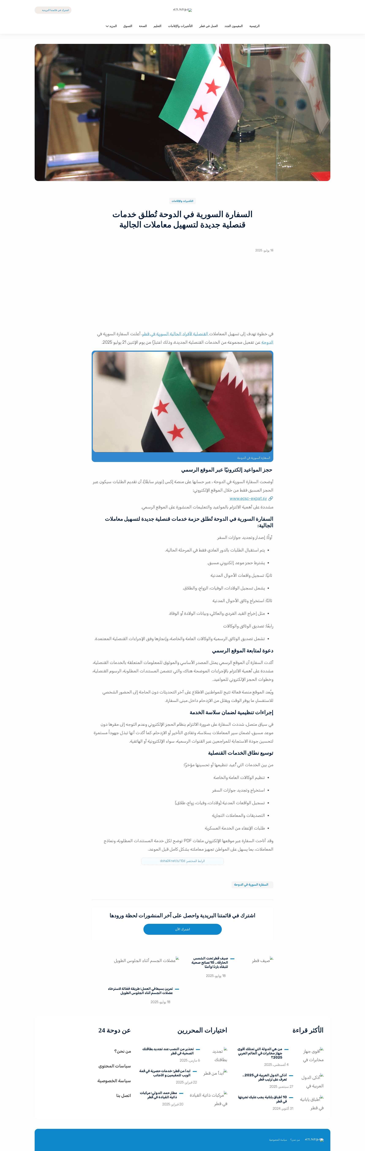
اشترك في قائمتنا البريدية (55, 10)
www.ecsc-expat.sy (248, 498)
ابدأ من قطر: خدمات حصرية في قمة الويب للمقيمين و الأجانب (165, 1073)
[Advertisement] (182, 294)
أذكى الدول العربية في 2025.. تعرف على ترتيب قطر (264, 1077)
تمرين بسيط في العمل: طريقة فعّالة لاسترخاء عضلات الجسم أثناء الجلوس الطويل (140, 991)
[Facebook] (317, 10)
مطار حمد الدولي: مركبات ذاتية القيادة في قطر (158, 1095)
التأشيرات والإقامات (182, 201)
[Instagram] (55, 1140)
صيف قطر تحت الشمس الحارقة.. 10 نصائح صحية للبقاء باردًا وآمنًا (209, 962)
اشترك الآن (182, 929)
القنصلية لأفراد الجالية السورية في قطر (175, 333)
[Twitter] (327, 10)
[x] (75, 1140)
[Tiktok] (308, 10)
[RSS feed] (45, 1140)
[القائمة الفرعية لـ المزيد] (107, 26)
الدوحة (267, 342)
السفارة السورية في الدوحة (251, 884)
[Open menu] (38, 26)
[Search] (327, 26)
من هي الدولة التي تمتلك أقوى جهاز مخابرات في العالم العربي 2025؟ (259, 1053)
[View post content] (256, 969)
